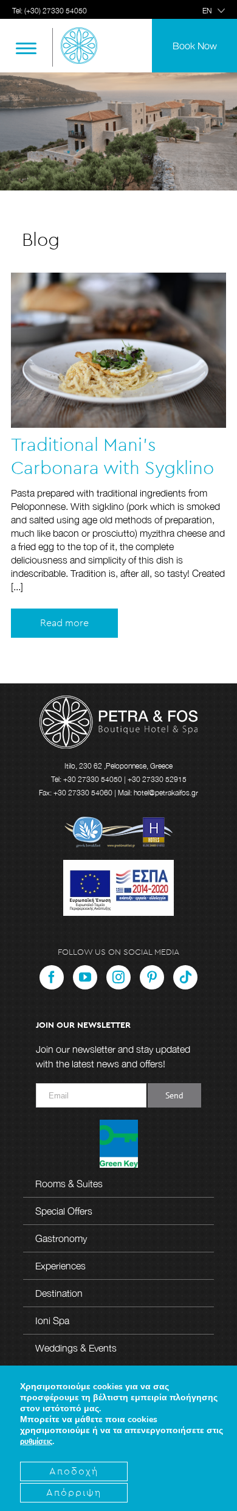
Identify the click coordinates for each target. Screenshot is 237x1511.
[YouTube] (85, 977)
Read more (64, 623)
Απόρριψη (73, 1493)
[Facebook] (52, 977)
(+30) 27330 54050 (55, 10)
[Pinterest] (152, 977)
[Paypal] (185, 977)
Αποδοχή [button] (73, 1471)
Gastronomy (61, 1238)
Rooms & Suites (69, 1183)
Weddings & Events (76, 1347)
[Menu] (26, 47)
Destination (59, 1293)
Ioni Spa (52, 1320)
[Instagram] (118, 977)
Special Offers (63, 1211)
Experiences (60, 1265)
